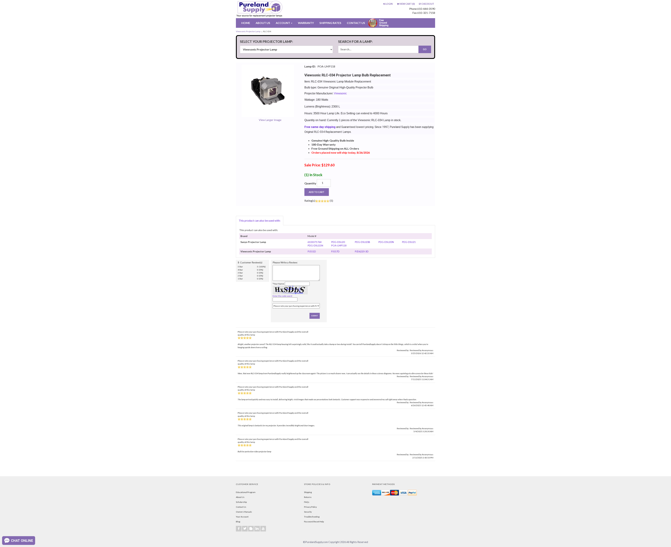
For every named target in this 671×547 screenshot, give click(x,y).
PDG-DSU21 (409, 241)
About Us (240, 497)
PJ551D (312, 251)
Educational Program (245, 492)
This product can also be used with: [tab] (259, 220)
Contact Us (241, 507)
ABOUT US (263, 22)
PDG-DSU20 (338, 241)
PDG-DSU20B (362, 241)
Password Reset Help (314, 521)
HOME (245, 22)
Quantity (310, 183)
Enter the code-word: (283, 296)
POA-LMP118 (339, 245)
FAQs (306, 502)
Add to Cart (316, 192)
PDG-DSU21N (315, 245)
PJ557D (335, 251)
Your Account (242, 516)
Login (389, 3)
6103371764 (315, 241)
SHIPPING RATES (330, 22)
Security (308, 511)
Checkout (427, 3)
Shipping (308, 492)
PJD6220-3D (362, 251)
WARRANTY (306, 22)
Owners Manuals (244, 511)
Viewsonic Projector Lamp (248, 31)
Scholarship (241, 502)
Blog (238, 521)
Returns (308, 497)
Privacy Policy (310, 507)
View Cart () (407, 3)
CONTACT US (356, 22)
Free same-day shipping (320, 127)
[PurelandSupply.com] (276, 9)
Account (283, 22)
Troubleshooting (311, 516)
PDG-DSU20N (386, 241)
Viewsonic (340, 93)
